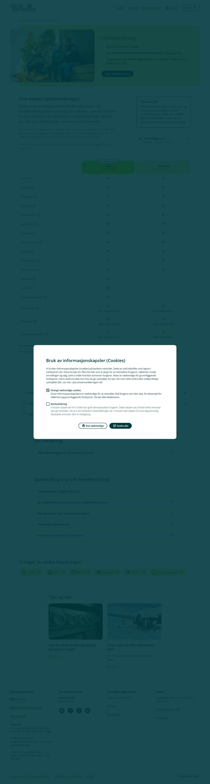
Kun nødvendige (95, 425)
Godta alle (122, 425)
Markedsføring (59, 404)
